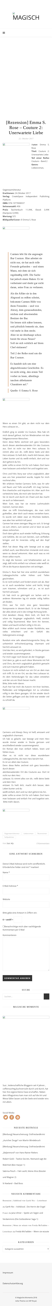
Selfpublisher (9, 837)
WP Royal (32, 1301)
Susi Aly (10, 843)
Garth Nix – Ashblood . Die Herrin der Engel (25, 1206)
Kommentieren (9, 935)
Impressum (8, 1272)
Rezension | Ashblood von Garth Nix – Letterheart (25, 1201)
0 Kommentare (43, 843)
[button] (5, 1117)
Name (6, 872)
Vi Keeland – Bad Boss (13, 1183)
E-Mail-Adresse (10, 886)
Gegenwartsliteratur (11, 833)
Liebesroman (28, 833)
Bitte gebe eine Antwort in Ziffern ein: (20, 912)
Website (6, 899)
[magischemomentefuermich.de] (26, 17)
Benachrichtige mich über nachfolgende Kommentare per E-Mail (22, 928)
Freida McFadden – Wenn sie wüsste (32, 1231)
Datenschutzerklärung (13, 1283)
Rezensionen (42, 833)
